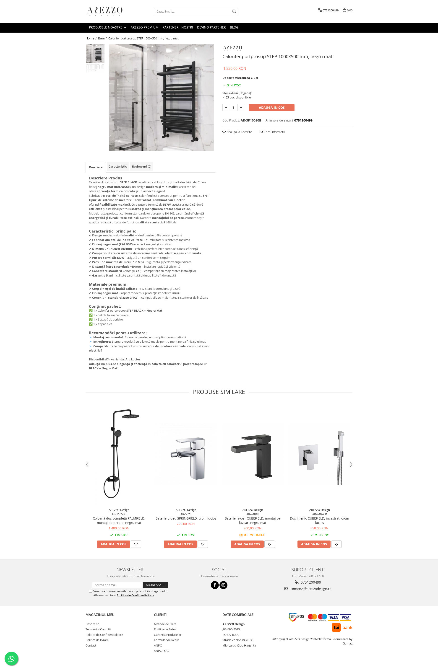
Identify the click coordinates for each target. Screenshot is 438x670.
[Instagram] (223, 585)
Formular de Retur (166, 640)
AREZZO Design (119, 510)
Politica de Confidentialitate (135, 595)
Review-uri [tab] (141, 166)
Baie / (103, 38)
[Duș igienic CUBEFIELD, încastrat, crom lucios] (319, 454)
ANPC (158, 645)
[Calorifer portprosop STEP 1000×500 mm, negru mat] (161, 97)
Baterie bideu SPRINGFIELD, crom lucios (186, 518)
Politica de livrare (97, 640)
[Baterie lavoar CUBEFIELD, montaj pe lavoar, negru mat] (253, 454)
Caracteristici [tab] (118, 166)
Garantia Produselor (167, 635)
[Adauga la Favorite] (136, 544)
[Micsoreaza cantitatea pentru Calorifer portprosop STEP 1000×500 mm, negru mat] (225, 107)
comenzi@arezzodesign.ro (310, 588)
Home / (91, 38)
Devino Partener (211, 27)
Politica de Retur (165, 629)
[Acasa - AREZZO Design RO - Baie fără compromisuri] (108, 11)
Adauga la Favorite (239, 132)
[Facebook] (215, 585)
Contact (91, 645)
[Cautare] (234, 11)
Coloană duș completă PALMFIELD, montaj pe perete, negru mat (119, 520)
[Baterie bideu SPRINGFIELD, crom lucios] (186, 454)
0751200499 (310, 582)
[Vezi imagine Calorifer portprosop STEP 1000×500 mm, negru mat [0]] (95, 53)
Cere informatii (274, 132)
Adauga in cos (272, 107)
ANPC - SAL (161, 651)
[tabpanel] (161, 97)
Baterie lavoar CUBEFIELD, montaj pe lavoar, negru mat (253, 520)
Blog (234, 27)
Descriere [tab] (95, 167)
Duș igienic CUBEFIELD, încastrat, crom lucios (319, 520)
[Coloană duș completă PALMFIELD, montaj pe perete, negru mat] (119, 454)
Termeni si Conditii (98, 629)
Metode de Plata (165, 624)
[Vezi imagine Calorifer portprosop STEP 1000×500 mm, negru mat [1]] (95, 68)
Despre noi (93, 624)
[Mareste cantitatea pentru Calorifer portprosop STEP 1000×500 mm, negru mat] (240, 107)
